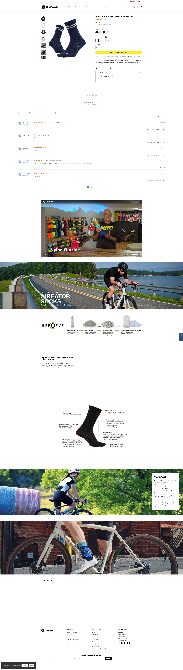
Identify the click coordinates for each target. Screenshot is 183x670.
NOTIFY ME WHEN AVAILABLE (119, 52)
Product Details (103, 72)
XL (108, 40)
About (112, 7)
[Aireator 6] (41, 616)
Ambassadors (95, 646)
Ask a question (102, 79)
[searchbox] (23, 113)
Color (100, 29)
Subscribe (108, 658)
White (100, 32)
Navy (97, 32)
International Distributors (72, 644)
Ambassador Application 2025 (99, 648)
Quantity (99, 44)
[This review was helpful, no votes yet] (160, 129)
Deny (31, 665)
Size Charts (95, 634)
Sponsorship (95, 639)
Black (103, 32)
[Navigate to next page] (98, 187)
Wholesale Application (72, 641)
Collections (96, 7)
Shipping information (105, 76)
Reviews (94, 641)
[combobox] (38, 113)
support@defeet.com (123, 636)
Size (100, 37)
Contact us (120, 631)
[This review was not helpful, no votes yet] (163, 129)
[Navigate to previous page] (84, 187)
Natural (107, 32)
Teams (88, 7)
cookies (10, 665)
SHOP (70, 7)
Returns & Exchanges (72, 632)
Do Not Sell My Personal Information (75, 637)
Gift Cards (94, 637)
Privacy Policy (95, 644)
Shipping (98, 24)
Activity (105, 7)
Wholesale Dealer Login (72, 639)
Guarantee (69, 634)
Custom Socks (79, 7)
